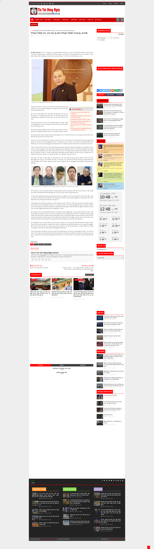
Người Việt (34, 242)
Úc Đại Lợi (102, 230)
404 (122, 3)
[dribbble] (114, 480)
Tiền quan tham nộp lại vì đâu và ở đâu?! (80, 119)
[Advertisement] (94, 11)
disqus (62, 365)
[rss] (47, 3)
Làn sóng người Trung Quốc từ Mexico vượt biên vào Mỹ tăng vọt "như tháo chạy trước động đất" (113, 127)
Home (104, 3)
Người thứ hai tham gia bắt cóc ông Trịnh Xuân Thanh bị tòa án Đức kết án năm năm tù (40, 293)
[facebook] (39, 3)
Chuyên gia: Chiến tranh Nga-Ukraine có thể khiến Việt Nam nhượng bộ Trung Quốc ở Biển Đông (114, 356)
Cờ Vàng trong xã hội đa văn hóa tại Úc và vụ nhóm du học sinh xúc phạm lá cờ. (49, 503)
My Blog (98, 19)
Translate (102, 40)
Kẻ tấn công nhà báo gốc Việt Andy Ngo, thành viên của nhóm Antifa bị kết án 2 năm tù (111, 521)
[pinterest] (53, 3)
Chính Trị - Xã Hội (79, 279)
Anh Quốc (114, 223)
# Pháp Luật (48, 244)
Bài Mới (101, 94)
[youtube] (44, 3)
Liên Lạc (90, 19)
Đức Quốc (114, 237)
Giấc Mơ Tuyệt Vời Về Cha (110, 395)
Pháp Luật (45, 30)
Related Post (36, 275)
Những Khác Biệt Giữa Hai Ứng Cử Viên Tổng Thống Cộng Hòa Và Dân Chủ (113, 147)
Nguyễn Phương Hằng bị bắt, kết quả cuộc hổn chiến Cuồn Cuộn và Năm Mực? (62, 293)
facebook (82, 365)
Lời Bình (119, 94)
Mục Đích (82, 19)
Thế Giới (65, 19)
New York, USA (103, 223)
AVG (36, 30)
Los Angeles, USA (107, 193)
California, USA (116, 217)
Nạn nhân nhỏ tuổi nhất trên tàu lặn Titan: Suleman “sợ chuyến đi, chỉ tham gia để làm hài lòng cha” (114, 112)
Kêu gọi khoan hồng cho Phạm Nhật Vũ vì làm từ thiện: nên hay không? (81, 122)
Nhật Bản (102, 237)
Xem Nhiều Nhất (110, 95)
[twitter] (41, 3)
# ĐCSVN (41, 244)
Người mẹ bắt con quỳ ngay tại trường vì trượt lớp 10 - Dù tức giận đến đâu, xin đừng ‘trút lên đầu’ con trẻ (113, 344)
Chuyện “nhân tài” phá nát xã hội (112, 336)
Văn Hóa (56, 19)
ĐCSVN (39, 30)
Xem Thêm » (90, 274)
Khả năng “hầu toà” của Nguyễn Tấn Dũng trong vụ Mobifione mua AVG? (81, 129)
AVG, (45, 35)
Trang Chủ (39, 19)
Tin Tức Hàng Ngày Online (47, 253)
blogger (40, 365)
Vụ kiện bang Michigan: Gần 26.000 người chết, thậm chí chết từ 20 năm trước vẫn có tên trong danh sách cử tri (113, 164)
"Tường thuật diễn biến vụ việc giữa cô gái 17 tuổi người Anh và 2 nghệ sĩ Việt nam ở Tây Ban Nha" (80, 501)
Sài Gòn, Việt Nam (108, 205)
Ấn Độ (101, 217)
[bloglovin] (50, 3)
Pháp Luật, (53, 35)
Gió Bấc (55, 279)
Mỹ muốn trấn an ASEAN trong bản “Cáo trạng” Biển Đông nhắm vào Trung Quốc (114, 364)
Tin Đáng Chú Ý (102, 100)
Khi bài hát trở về (108, 414)
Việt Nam (47, 19)
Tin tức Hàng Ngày (41, 255)
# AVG (36, 244)
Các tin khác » (77, 109)
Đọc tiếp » (106, 152)
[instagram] (120, 480)
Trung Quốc (115, 230)
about (110, 3)
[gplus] (107, 480)
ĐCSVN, (48, 35)
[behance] (118, 480)
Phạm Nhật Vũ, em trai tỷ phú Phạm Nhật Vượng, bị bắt (59, 33)
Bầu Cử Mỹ (101, 141)
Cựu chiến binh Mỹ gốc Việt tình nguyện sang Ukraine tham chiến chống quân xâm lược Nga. (49, 495)
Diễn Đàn (74, 19)
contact (116, 3)
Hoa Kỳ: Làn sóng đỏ (109, 184)
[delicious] (123, 480)
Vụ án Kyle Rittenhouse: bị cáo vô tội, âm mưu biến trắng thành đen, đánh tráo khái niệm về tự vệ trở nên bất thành (83, 294)
